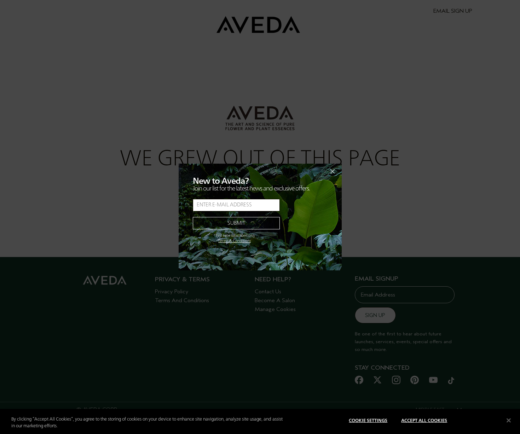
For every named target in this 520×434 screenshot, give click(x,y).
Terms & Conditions (234, 241)
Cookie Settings (368, 420)
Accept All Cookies (424, 420)
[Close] (508, 420)
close (314, 171)
